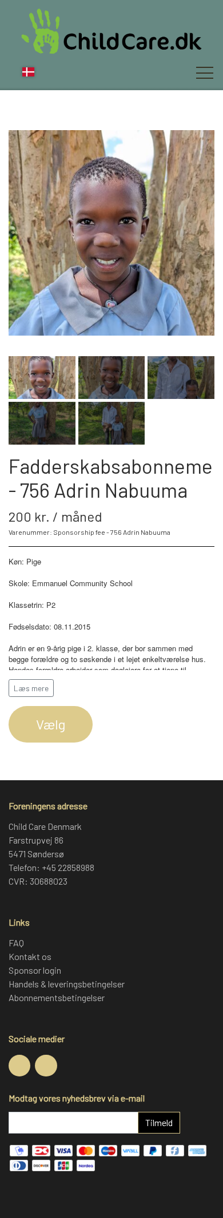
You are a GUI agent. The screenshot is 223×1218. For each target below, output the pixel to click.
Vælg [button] (50, 724)
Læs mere (31, 688)
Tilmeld (159, 1122)
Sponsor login (35, 970)
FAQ (16, 942)
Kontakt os (30, 956)
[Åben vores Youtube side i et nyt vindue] (46, 1065)
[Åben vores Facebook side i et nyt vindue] (19, 1065)
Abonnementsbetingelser (57, 997)
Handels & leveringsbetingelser (67, 983)
